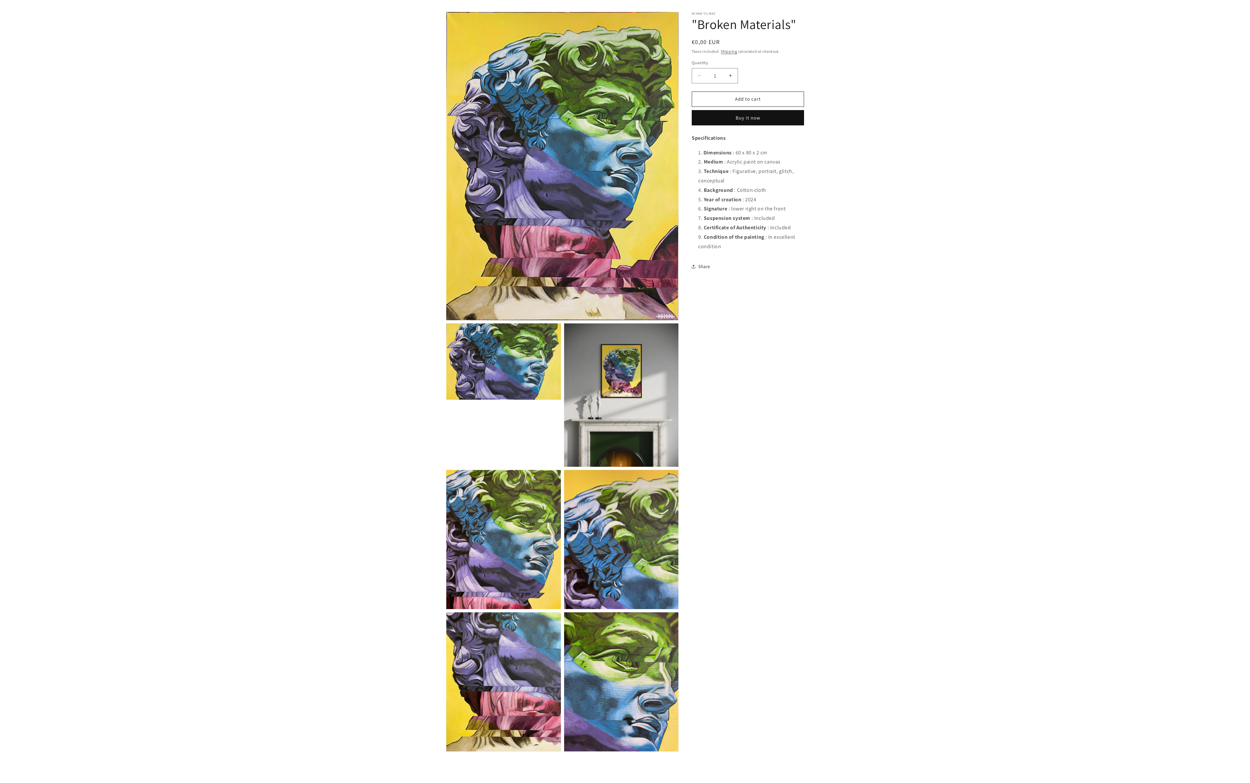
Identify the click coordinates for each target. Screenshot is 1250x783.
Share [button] (704, 266)
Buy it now (748, 118)
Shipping (729, 51)
